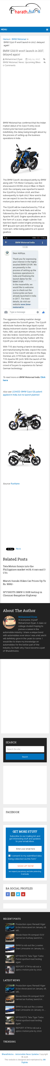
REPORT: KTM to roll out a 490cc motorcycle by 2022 (29, 968)
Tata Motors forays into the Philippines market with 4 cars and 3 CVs (24, 569)
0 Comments (9, 65)
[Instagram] (13, 894)
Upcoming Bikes (33, 62)
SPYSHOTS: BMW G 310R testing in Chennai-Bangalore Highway (22, 594)
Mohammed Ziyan (13, 59)
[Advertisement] (25, 21)
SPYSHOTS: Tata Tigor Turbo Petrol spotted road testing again (30, 959)
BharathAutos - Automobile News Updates (20, 1054)
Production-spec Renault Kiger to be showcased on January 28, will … (31, 927)
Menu (4, 29)
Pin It (18, 549)
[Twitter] (18, 894)
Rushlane (15, 483)
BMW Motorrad (10, 62)
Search (25, 757)
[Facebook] (8, 894)
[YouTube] (23, 894)
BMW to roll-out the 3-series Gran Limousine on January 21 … (30, 947)
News (21, 62)
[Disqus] (25, 698)
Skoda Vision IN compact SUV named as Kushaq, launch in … (30, 936)
